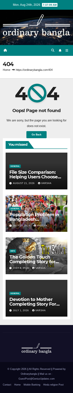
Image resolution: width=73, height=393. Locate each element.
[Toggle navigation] (67, 50)
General (15, 166)
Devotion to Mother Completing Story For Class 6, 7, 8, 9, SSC (32, 304)
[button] (52, 50)
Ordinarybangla (29, 373)
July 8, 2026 (21, 268)
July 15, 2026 (22, 225)
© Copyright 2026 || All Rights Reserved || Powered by (36, 369)
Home (6, 69)
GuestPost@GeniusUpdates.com (37, 378)
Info (12, 251)
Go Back (36, 134)
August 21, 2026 (24, 183)
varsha (46, 183)
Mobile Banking (32, 384)
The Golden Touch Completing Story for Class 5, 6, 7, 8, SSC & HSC (36, 261)
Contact (7, 384)
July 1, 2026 (21, 310)
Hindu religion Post (53, 384)
